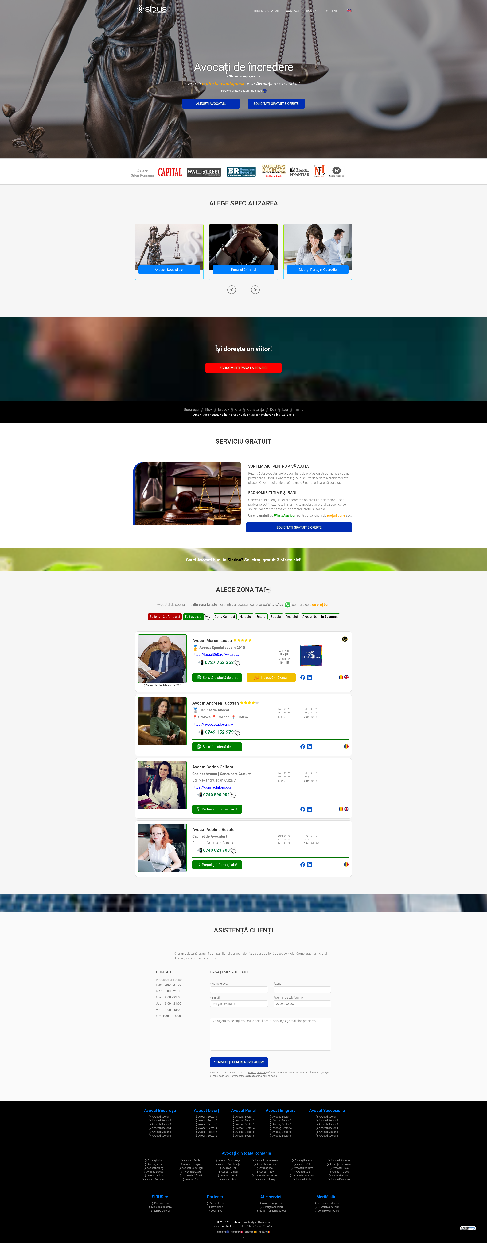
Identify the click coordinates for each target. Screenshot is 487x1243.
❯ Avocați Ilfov (265, 1171)
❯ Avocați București (191, 1167)
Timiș (298, 409)
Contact (293, 11)
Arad (196, 414)
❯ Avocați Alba (153, 1160)
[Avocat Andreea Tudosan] (162, 721)
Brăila (234, 414)
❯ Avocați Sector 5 (160, 1131)
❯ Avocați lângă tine (271, 1203)
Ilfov (208, 409)
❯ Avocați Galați (228, 1171)
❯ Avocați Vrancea (339, 1179)
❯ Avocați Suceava (339, 1160)
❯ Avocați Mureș (265, 1179)
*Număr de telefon (288, 997)
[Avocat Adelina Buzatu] (162, 848)
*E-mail (215, 997)
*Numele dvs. (219, 983)
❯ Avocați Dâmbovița (227, 1164)
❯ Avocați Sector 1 (160, 1116)
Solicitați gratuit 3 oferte (276, 103)
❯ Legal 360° (215, 1210)
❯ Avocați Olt (302, 1164)
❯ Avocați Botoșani (153, 1179)
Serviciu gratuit (267, 11)
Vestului (292, 616)
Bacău (215, 414)
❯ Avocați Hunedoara (265, 1160)
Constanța (255, 409)
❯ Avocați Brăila (190, 1160)
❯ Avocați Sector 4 (160, 1128)
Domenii (312, 11)
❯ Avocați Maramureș (265, 1175)
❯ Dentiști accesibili (271, 1206)
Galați (244, 414)
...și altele (287, 414)
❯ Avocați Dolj (228, 1167)
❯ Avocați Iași (265, 1167)
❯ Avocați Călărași (191, 1175)
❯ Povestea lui (160, 1203)
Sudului (276, 616)
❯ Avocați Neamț (302, 1160)
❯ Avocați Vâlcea (339, 1175)
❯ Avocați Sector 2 (160, 1120)
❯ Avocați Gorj (227, 1179)
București (191, 409)
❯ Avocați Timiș (339, 1167)
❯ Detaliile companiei (327, 1210)
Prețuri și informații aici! (219, 809)
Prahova (266, 414)
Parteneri (333, 11)
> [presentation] (255, 289)
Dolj (273, 409)
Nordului (246, 616)
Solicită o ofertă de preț (220, 677)
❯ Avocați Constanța (227, 1160)
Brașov (223, 409)
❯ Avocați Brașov (190, 1164)
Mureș (255, 414)
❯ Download (215, 1206)
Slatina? (264, 560)
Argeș (205, 414)
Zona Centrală (225, 616)
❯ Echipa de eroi (160, 1210)
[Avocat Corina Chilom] (162, 785)
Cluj (238, 409)
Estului (261, 616)
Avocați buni (320, 616)
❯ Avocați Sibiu (302, 1179)
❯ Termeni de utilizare (327, 1203)
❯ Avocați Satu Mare (302, 1175)
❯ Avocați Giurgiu (227, 1175)
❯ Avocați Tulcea (339, 1171)
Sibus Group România (260, 1226)
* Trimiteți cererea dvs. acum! (239, 1062)
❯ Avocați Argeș (153, 1167)
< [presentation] (231, 289)
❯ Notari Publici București (271, 1210)
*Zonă (277, 983)
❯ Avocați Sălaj (302, 1171)
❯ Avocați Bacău (154, 1171)
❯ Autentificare (216, 1203)
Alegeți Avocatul (211, 103)
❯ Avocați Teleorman (339, 1164)
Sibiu (277, 414)
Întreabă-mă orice (274, 677)
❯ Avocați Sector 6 (160, 1135)
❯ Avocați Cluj (190, 1179)
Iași (285, 409)
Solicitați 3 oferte (165, 616)
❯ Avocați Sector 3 (160, 1124)
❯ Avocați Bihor (153, 1175)
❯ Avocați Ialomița (265, 1164)
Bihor (225, 414)
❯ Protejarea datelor (327, 1206)
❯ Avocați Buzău (191, 1171)
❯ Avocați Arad (154, 1164)
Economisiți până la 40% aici (243, 368)
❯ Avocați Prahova (302, 1167)
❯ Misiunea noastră (160, 1206)
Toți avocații (194, 616)
